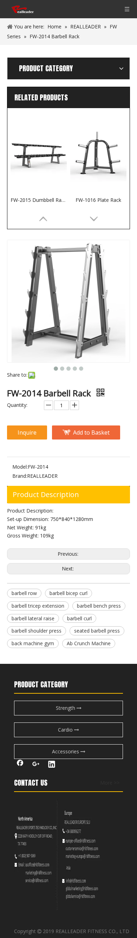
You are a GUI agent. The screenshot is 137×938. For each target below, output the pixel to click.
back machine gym (33, 643)
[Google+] (35, 765)
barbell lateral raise (33, 618)
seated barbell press (97, 630)
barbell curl (79, 618)
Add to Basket (91, 432)
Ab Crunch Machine (89, 643)
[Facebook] (20, 765)
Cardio (66, 729)
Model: (20, 466)
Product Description (46, 494)
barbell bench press (99, 605)
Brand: (19, 476)
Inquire (27, 432)
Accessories (66, 751)
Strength (66, 708)
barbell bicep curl (68, 593)
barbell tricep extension (38, 605)
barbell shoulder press (36, 630)
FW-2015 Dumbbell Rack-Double (39, 200)
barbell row (24, 593)
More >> (109, 782)
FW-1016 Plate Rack (98, 200)
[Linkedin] (51, 765)
